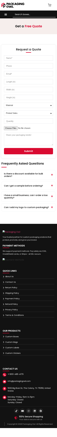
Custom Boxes (12, 336)
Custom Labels (12, 347)
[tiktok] (16, 411)
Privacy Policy (11, 309)
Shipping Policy (12, 293)
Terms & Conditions (14, 315)
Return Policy (11, 287)
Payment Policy (12, 298)
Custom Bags (11, 342)
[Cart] (49, 5)
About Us (9, 276)
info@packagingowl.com (19, 381)
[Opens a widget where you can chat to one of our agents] (39, 422)
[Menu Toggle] (5, 14)
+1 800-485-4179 (15, 374)
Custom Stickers (13, 353)
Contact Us (10, 282)
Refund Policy (11, 304)
